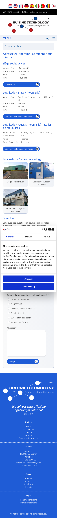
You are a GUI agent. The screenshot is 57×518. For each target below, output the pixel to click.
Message (11, 328)
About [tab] (47, 237)
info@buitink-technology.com (34, 12)
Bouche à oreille (18, 313)
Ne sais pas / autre (19, 322)
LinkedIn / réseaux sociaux (22, 309)
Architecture (28, 429)
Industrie (28, 432)
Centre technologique (28, 438)
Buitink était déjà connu (21, 318)
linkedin (28, 487)
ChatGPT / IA (16, 304)
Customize (27, 286)
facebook (28, 484)
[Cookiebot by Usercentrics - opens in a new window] (42, 229)
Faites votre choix (14, 46)
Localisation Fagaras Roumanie (19, 149)
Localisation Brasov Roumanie (18, 116)
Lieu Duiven (10, 84)
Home (28, 426)
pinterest (29, 478)
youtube (28, 481)
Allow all (28, 279)
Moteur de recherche (20, 299)
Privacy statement (28, 503)
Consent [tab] (10, 237)
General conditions (28, 500)
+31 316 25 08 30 (28, 460)
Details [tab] (28, 237)
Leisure (28, 435)
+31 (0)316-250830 (11, 12)
